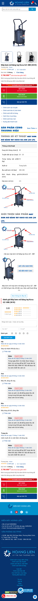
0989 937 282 (9, 539)
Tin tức (20, 579)
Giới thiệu (20, 585)
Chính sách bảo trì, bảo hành (12, 110)
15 (20, 159)
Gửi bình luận (8, 337)
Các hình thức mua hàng (19, 573)
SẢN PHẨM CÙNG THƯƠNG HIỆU (11, 129)
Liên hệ (20, 581)
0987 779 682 (18, 539)
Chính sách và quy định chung (19, 560)
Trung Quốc (23, 166)
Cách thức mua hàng (9, 116)
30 (20, 150)
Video (19, 583)
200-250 (22, 170)
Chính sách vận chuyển (10, 107)
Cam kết (19, 569)
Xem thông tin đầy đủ (19, 296)
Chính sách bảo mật (9, 119)
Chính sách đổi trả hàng (10, 113)
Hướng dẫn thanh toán (10, 122)
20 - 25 (21, 155)
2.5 (20, 181)
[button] (35, 56)
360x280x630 (23, 174)
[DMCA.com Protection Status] (11, 593)
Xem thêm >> (32, 128)
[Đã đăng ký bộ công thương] (25, 593)
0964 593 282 (27, 539)
